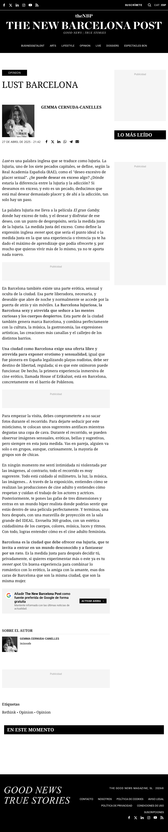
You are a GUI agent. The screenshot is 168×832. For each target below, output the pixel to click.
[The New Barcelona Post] (37, 796)
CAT (156, 5)
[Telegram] (71, 141)
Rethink (9, 712)
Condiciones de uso (150, 805)
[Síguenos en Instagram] (24, 5)
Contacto (86, 799)
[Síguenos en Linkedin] (17, 5)
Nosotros (105, 799)
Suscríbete (133, 5)
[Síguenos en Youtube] (30, 5)
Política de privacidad (116, 805)
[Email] (77, 141)
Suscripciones (154, 812)
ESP (163, 5)
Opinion (14, 73)
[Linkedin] (59, 141)
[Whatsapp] (65, 141)
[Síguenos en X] (11, 5)
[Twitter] (52, 141)
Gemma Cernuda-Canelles (71, 107)
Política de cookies (130, 799)
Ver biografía (25, 643)
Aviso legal (156, 799)
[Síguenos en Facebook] (4, 5)
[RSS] (37, 5)
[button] (149, 5)
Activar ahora (91, 601)
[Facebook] (46, 141)
